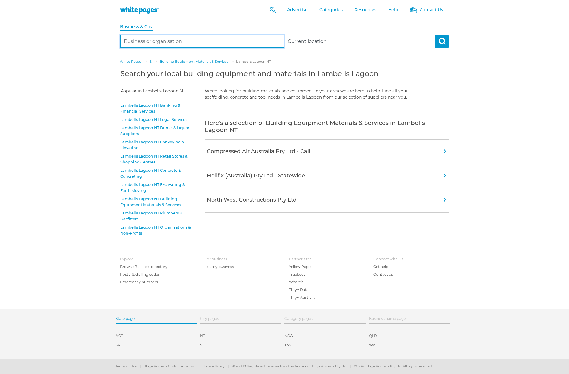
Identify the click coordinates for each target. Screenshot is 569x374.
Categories (331, 9)
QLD (373, 335)
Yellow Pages (300, 266)
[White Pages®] (139, 10)
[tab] (138, 27)
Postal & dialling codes (140, 274)
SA (118, 345)
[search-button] (442, 41)
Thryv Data (299, 290)
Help (393, 9)
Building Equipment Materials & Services (194, 62)
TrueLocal (297, 274)
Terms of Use (127, 366)
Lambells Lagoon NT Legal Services (153, 119)
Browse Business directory (143, 266)
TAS (287, 345)
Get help (380, 266)
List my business (219, 266)
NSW (288, 335)
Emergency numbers (139, 282)
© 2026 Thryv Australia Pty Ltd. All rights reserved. (393, 366)
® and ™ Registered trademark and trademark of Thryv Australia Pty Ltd (289, 366)
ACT (119, 335)
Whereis (296, 282)
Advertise (297, 9)
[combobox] (202, 41)
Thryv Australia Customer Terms (170, 366)
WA (372, 345)
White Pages (131, 62)
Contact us (383, 274)
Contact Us (430, 9)
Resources (365, 9)
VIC (203, 345)
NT (202, 335)
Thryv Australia (302, 297)
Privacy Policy (214, 366)
